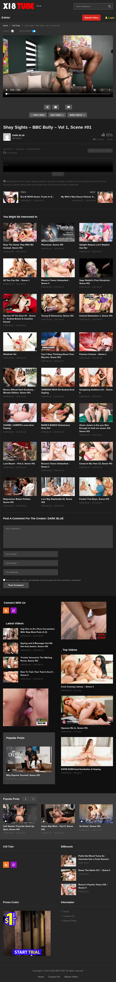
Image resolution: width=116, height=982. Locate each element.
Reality (64, 185)
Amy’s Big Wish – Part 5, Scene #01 (57, 827)
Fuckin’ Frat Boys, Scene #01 (94, 499)
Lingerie (15, 185)
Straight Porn (73, 185)
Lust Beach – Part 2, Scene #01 (19, 463)
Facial (78, 181)
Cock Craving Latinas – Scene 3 (77, 686)
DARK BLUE (18, 135)
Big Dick (15, 181)
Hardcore (94, 181)
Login (111, 17)
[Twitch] (14, 610)
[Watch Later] (55, 107)
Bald (9, 181)
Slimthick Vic (9, 354)
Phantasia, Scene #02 (52, 244)
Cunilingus (60, 181)
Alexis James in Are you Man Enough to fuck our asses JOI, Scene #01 (95, 428)
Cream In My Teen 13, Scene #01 (95, 463)
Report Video (70, 920)
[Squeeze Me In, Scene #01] (87, 710)
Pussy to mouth (54, 185)
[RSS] (6, 610)
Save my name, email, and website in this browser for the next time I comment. (43, 580)
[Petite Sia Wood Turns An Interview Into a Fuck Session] (68, 860)
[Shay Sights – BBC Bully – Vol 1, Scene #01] (20, 232)
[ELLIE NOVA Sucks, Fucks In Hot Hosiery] (29, 200)
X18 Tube (20, 149)
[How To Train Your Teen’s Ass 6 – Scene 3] (10, 676)
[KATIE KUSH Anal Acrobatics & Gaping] (87, 751)
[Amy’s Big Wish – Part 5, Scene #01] (58, 813)
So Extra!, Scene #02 (89, 826)
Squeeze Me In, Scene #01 (74, 728)
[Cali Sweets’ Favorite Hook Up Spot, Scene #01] (20, 813)
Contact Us (69, 916)
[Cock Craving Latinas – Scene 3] (87, 669)
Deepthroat (71, 181)
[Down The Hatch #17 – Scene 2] (68, 875)
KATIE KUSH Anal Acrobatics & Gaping (81, 769)
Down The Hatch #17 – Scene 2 (94, 870)
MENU (7, 17)
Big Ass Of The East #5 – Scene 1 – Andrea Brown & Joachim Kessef (19, 319)
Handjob (85, 181)
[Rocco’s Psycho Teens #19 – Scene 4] (68, 889)
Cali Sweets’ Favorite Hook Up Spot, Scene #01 (18, 827)
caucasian (51, 181)
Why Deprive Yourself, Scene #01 (23, 775)
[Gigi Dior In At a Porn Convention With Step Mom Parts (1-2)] (10, 633)
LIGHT (6, 31)
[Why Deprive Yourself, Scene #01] (29, 759)
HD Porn (102, 181)
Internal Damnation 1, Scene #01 (96, 316)
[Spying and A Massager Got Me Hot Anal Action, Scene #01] (10, 648)
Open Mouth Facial (39, 185)
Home (66, 911)
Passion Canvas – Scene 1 (92, 354)
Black (28, 181)
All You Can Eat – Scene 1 (16, 280)
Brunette (42, 181)
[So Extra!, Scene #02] (96, 813)
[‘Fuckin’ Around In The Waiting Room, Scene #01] (10, 662)
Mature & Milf (25, 185)
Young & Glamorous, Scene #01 (57, 316)
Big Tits (22, 181)
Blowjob (35, 181)
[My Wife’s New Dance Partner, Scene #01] (87, 200)
